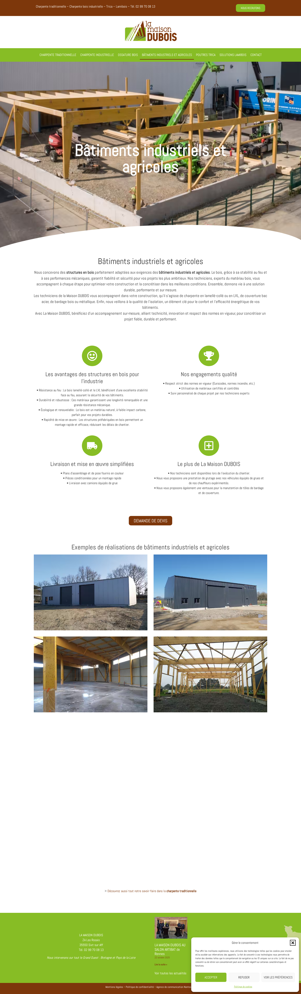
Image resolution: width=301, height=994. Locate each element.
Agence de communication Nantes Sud (176, 987)
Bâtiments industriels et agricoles (167, 55)
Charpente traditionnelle (58, 55)
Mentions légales (114, 987)
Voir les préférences (278, 977)
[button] (293, 943)
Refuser (244, 977)
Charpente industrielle (97, 55)
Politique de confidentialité (140, 987)
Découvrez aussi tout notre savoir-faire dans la (152, 891)
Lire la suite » (161, 964)
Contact (256, 55)
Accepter (211, 977)
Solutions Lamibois (233, 55)
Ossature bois (128, 55)
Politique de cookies (243, 986)
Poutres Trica (205, 55)
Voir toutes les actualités (170, 973)
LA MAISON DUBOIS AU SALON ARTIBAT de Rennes (170, 949)
